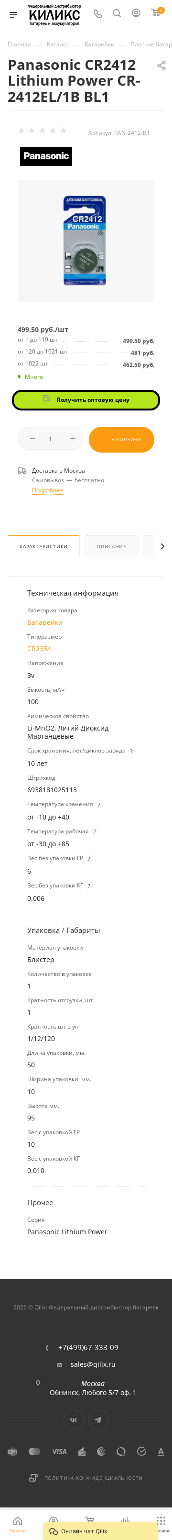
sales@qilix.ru (93, 1364)
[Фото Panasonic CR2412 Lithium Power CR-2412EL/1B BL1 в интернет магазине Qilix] (86, 240)
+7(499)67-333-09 (88, 1347)
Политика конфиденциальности (93, 1477)
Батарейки (45, 622)
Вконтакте (74, 1420)
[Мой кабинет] (136, 15)
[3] (43, 132)
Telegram (98, 1420)
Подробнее (48, 490)
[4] (53, 132)
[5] (64, 132)
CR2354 (39, 648)
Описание (111, 546)
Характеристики (44, 546)
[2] (32, 132)
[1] (22, 132)
